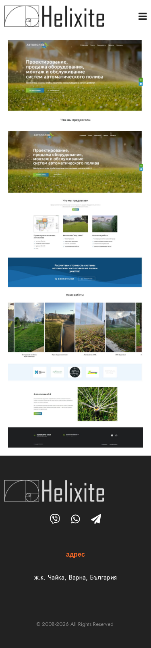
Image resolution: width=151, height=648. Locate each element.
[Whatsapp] (75, 519)
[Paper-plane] (96, 519)
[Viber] (55, 519)
